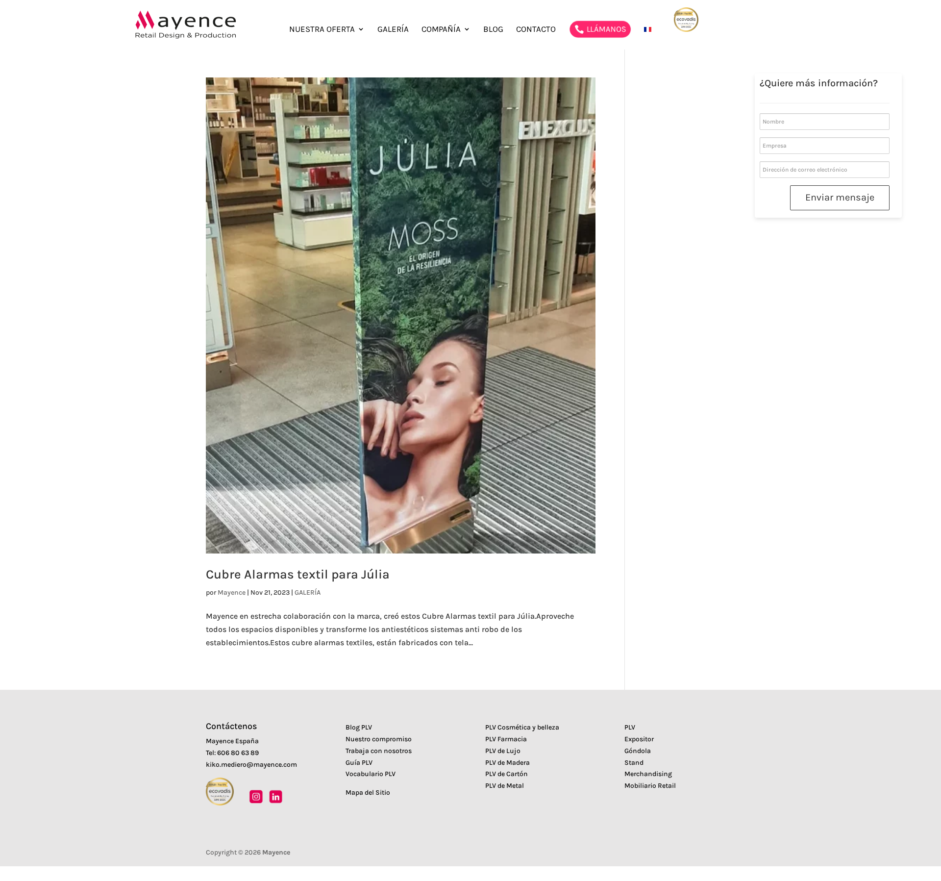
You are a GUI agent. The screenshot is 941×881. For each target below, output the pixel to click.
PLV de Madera (507, 762)
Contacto (536, 29)
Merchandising (648, 774)
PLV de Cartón (506, 774)
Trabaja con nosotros (379, 751)
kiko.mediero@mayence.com (251, 764)
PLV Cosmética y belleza (522, 727)
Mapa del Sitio (368, 792)
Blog (493, 29)
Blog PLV (359, 727)
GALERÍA (393, 29)
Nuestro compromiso (379, 739)
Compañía (441, 29)
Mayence (232, 592)
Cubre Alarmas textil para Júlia (298, 574)
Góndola (637, 751)
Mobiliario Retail (650, 785)
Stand (634, 762)
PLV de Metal (504, 785)
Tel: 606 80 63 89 (232, 753)
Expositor (639, 739)
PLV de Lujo (502, 751)
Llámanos (605, 29)
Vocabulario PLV (371, 774)
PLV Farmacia (506, 739)
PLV (629, 727)
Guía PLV (359, 762)
